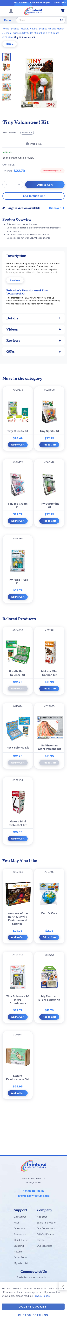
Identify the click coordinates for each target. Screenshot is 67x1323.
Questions (19, 1228)
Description (16, 256)
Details (12, 318)
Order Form (20, 1257)
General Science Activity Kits (18, 33)
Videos (12, 329)
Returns (18, 1251)
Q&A (10, 352)
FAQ (16, 1222)
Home (5, 28)
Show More (15, 280)
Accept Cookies (33, 1306)
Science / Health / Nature (24, 28)
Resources (20, 1234)
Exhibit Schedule (46, 1222)
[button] (7, 66)
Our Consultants (46, 1228)
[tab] (9, 44)
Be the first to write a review (18, 157)
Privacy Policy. (42, 1296)
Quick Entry (20, 1240)
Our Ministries (44, 1246)
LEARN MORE (60, 2)
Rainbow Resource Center (33, 1165)
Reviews (13, 340)
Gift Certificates (45, 1234)
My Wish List (21, 1263)
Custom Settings (33, 1315)
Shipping (19, 1246)
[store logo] (33, 10)
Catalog (41, 1240)
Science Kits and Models (52, 28)
